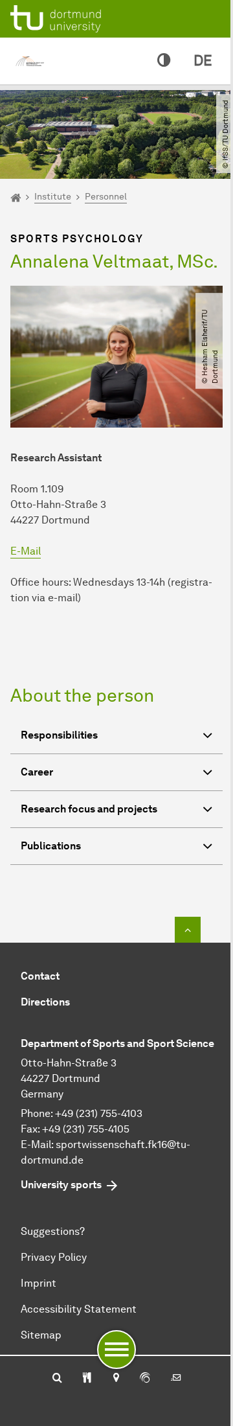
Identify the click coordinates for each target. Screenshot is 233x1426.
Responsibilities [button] (59, 735)
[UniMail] (176, 1378)
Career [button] (37, 772)
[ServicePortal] (145, 1378)
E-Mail (25, 551)
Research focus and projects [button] (89, 809)
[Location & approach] (115, 1378)
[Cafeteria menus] (87, 1378)
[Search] (57, 1378)
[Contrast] (163, 60)
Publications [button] (51, 846)
